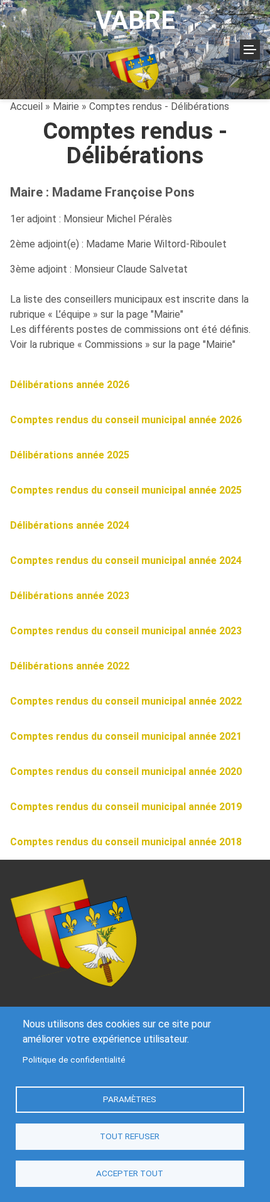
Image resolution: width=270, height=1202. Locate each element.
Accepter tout (129, 1173)
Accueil (26, 106)
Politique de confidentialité (74, 1059)
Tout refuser (129, 1136)
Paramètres (129, 1099)
